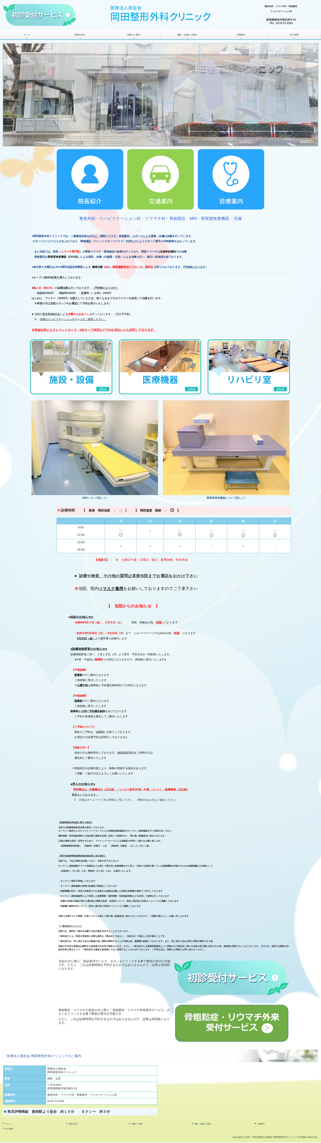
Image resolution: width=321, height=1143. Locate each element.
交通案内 (240, 34)
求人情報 (294, 34)
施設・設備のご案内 (187, 34)
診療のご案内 (133, 34)
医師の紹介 (80, 34)
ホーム (26, 34)
